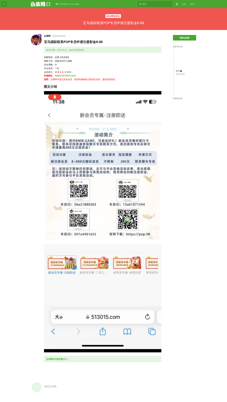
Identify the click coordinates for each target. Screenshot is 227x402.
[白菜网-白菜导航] (55, 358)
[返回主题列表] (4, 4)
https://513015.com (65, 75)
